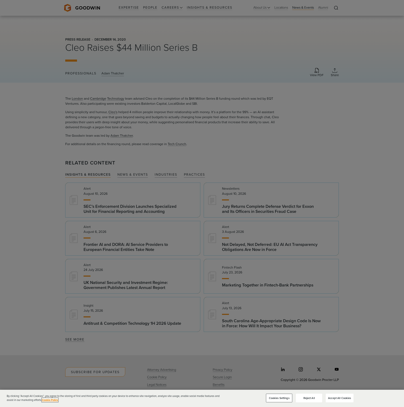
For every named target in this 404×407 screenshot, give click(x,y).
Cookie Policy (50, 400)
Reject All (309, 398)
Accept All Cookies (339, 398)
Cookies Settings (279, 398)
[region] (202, 398)
